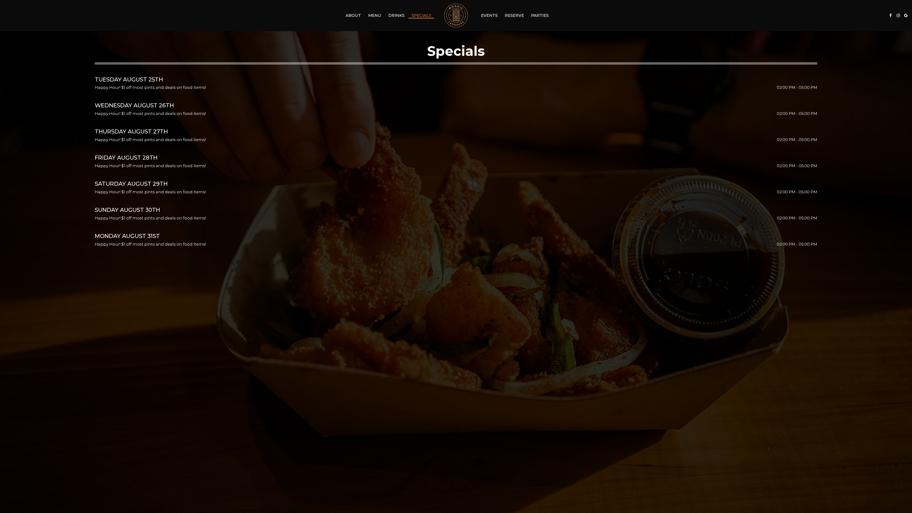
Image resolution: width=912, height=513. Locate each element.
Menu (374, 15)
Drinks (396, 15)
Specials (421, 15)
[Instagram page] (898, 15)
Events (489, 15)
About (353, 15)
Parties (540, 15)
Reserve (514, 15)
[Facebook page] (890, 15)
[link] (456, 15)
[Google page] (906, 15)
